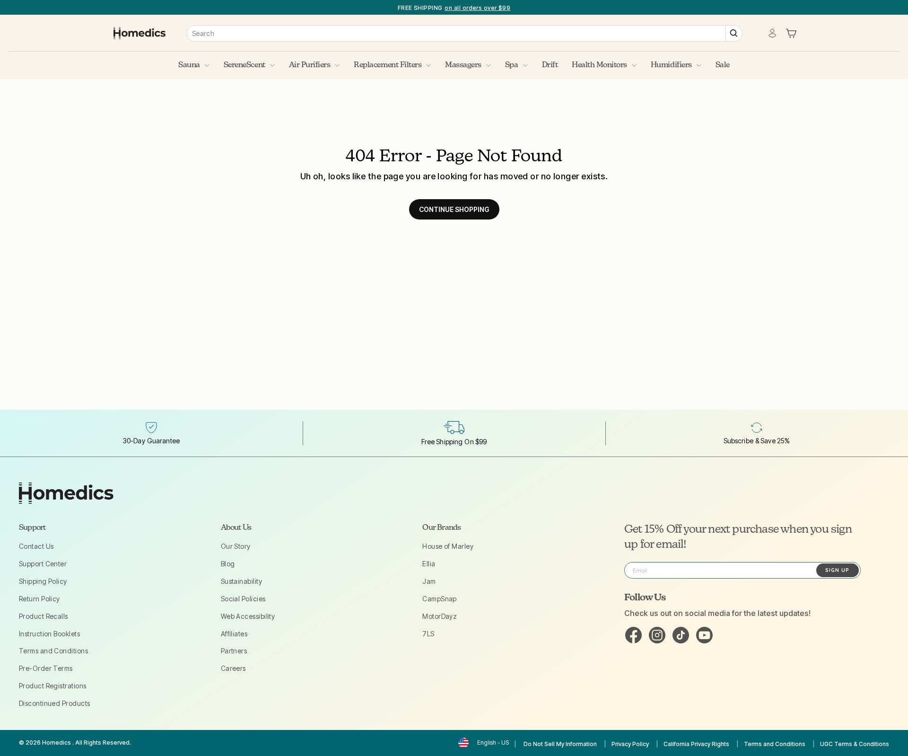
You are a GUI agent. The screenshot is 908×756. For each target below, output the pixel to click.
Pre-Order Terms (46, 668)
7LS (428, 634)
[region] (454, 7)
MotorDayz (439, 616)
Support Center (43, 564)
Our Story (236, 546)
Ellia (428, 564)
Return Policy (39, 599)
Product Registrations (52, 686)
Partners (234, 651)
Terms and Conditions (53, 651)
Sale (723, 65)
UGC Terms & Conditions (854, 743)
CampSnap (439, 599)
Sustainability (241, 581)
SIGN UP (837, 570)
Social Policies (243, 599)
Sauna (189, 65)
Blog (228, 564)
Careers (233, 668)
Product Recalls (43, 616)
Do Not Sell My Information (560, 743)
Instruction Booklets (49, 634)
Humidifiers (671, 65)
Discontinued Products (54, 703)
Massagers (463, 65)
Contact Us (36, 546)
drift (550, 65)
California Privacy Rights (696, 743)
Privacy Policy (630, 743)
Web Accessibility (248, 616)
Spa (511, 65)
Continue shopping (454, 209)
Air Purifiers (310, 65)
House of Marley (447, 546)
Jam (429, 581)
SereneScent (244, 65)
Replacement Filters (387, 65)
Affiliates (234, 634)
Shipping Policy (43, 581)
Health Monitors (599, 65)
